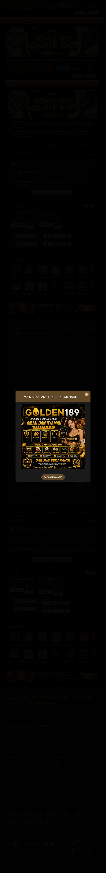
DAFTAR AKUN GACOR (53, 477)
